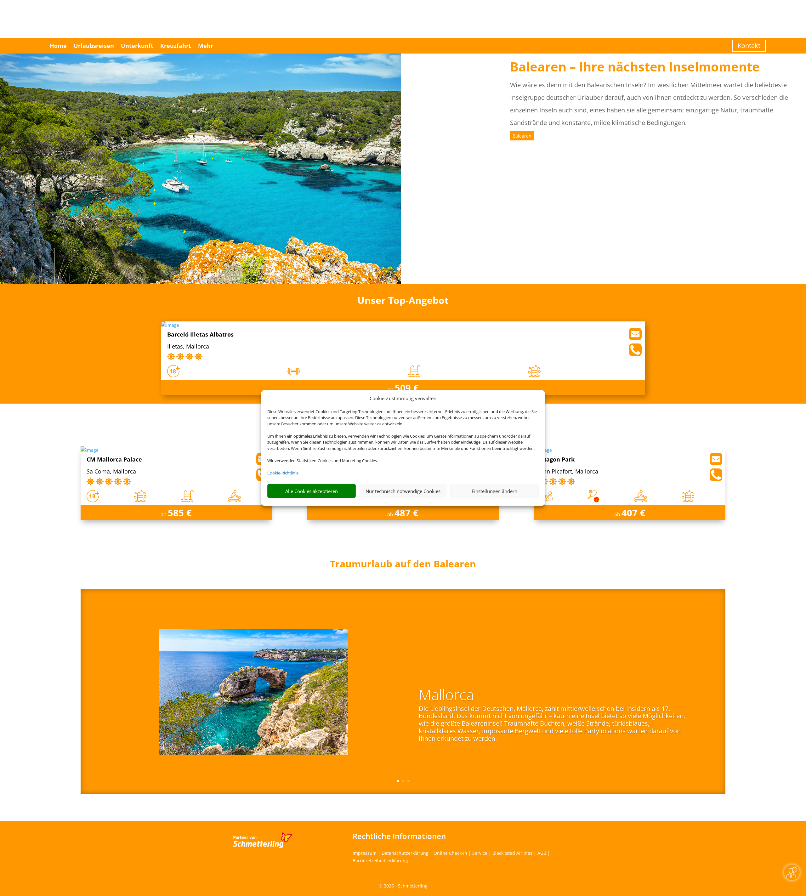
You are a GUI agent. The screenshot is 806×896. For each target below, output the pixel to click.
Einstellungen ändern (494, 491)
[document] (403, 565)
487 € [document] (406, 513)
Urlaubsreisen (94, 45)
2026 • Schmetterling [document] (405, 886)
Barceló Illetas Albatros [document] (200, 335)
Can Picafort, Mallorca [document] (569, 471)
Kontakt (749, 45)
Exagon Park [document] (557, 460)
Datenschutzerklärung (405, 853)
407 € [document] (633, 513)
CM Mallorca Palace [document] (114, 460)
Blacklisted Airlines (512, 853)
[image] (170, 325)
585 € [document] (180, 513)
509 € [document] (407, 388)
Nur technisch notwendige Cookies (403, 491)
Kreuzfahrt (175, 45)
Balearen (522, 136)
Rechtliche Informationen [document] (399, 836)
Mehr (205, 45)
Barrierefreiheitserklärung (380, 861)
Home (58, 45)
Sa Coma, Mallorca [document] (111, 471)
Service (479, 853)
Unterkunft (137, 45)
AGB (541, 853)
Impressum (365, 853)
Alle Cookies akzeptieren (311, 491)
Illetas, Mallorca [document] (188, 346)
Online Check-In (450, 853)
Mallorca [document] (446, 695)
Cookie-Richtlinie (282, 473)
